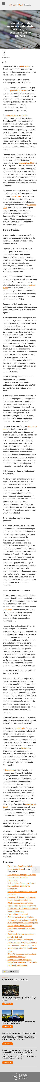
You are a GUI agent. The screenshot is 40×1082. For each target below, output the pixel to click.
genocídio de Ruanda (18, 91)
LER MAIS (7, 1004)
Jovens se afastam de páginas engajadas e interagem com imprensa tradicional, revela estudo (22, 962)
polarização (24, 66)
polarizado (20, 728)
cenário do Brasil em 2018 (15, 115)
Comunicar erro (11, 971)
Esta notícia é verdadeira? (18, 914)
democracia (9, 770)
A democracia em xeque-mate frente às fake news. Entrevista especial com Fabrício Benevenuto (23, 908)
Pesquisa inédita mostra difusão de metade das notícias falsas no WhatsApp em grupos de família (21, 900)
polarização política (26, 163)
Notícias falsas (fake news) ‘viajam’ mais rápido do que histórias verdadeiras (21, 886)
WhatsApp (25, 748)
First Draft (17, 196)
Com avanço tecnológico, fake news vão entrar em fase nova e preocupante (22, 877)
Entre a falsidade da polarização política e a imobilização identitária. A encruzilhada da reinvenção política (22, 942)
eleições (8, 610)
